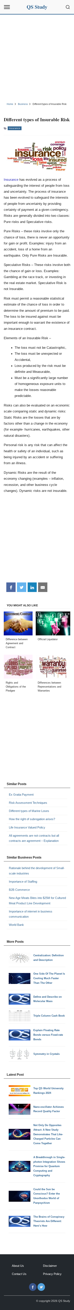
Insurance (14, 128)
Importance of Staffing (23, 881)
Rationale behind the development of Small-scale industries (37, 870)
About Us (18, 1265)
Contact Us (19, 1274)
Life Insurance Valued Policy (27, 827)
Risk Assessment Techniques (28, 802)
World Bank (16, 924)
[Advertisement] (37, 58)
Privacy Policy (52, 1274)
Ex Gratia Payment (21, 794)
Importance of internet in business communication (30, 914)
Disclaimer (50, 1265)
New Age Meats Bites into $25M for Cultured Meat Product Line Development (37, 900)
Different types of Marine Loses (29, 811)
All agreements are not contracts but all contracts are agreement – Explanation (34, 838)
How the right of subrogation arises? (32, 819)
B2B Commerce (19, 889)
